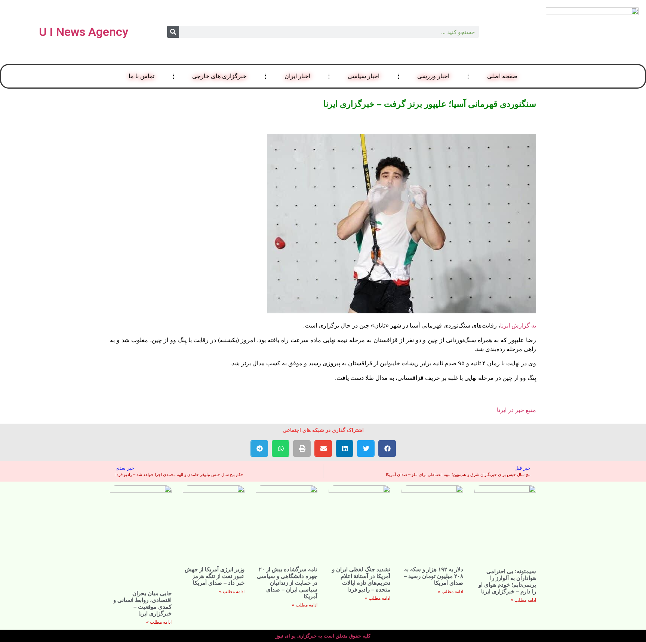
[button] (387, 448)
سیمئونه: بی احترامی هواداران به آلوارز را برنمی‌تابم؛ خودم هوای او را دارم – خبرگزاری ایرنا (507, 581)
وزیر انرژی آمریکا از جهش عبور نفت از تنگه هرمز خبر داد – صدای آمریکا (214, 576)
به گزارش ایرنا (518, 325)
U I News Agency (83, 32)
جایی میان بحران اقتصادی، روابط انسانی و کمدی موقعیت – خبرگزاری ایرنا (142, 603)
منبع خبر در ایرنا (516, 410)
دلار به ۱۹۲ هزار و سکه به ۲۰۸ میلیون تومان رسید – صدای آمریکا (433, 576)
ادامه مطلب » (523, 600)
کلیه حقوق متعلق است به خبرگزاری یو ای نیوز (323, 636)
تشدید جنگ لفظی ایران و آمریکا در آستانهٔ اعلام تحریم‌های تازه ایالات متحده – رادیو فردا (361, 579)
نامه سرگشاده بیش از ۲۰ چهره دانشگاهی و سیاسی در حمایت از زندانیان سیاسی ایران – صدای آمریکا (287, 582)
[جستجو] (173, 32)
